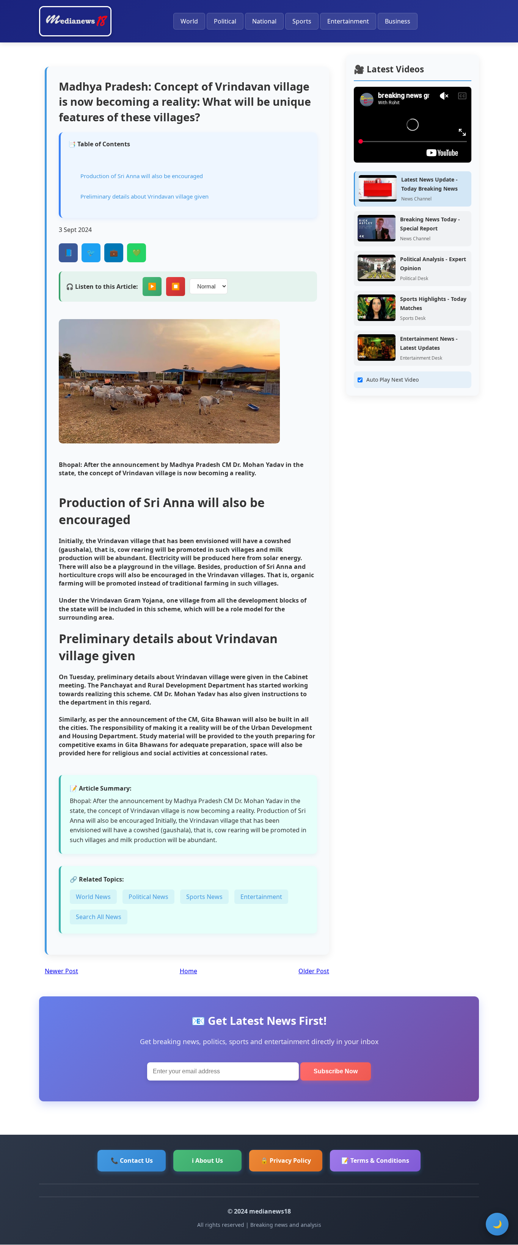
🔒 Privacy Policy (286, 1160)
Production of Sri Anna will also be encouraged (141, 176)
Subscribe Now (336, 1071)
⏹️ (175, 286)
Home (188, 971)
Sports (301, 21)
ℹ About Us (207, 1160)
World (189, 21)
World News (93, 897)
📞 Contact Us (132, 1160)
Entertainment (348, 21)
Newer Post (61, 971)
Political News (148, 897)
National (264, 21)
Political (225, 21)
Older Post (313, 971)
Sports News (204, 897)
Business (397, 21)
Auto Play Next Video (392, 379)
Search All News (98, 917)
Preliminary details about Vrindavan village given (144, 196)
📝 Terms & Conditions (375, 1160)
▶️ (152, 286)
